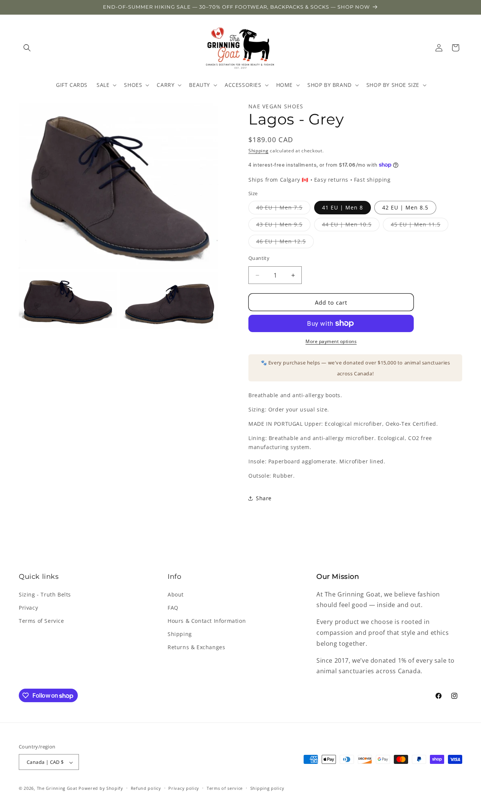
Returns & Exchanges (196, 647)
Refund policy (146, 788)
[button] (27, 47)
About (176, 594)
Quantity (258, 258)
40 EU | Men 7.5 (283, 208)
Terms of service (225, 788)
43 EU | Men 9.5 (283, 225)
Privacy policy (183, 788)
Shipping (258, 150)
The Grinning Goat (57, 788)
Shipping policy (267, 788)
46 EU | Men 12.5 (285, 242)
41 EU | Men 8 (342, 207)
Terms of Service (41, 620)
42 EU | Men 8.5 (405, 207)
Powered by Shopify (101, 788)
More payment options (331, 341)
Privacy (28, 607)
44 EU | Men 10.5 (351, 225)
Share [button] (264, 498)
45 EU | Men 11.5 (419, 225)
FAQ (173, 607)
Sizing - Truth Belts (45, 594)
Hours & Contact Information (207, 620)
